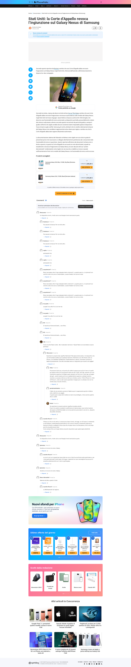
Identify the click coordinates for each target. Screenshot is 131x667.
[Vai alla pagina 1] (59, 557)
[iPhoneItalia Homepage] (41, 2)
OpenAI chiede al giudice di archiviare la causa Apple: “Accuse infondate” (65, 625)
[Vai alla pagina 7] (68, 557)
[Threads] (94, 664)
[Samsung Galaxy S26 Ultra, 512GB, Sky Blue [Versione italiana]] (40, 163)
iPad (36, 6)
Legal (90, 662)
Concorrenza (36, 13)
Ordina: (84, 200)
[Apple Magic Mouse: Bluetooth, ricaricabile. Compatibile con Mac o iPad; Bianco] (60, 540)
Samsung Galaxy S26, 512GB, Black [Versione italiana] (60, 176)
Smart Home (64, 6)
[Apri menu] (49, 2)
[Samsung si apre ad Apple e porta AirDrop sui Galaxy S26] (90, 639)
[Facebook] (84, 664)
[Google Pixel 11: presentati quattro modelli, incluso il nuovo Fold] (41, 614)
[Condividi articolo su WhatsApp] (30, 92)
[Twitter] (87, 664)
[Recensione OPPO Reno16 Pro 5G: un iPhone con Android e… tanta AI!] (41, 639)
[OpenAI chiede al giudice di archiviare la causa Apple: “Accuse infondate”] (65, 614)
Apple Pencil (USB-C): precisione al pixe (72, 547)
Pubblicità (100, 662)
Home (30, 13)
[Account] (101, 2)
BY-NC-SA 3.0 (53, 663)
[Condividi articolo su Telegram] (30, 87)
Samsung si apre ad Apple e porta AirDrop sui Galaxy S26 (90, 650)
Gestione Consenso (62, 663)
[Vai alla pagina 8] (69, 557)
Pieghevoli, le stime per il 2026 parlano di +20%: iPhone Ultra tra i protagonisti (90, 625)
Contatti (86, 662)
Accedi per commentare (85, 206)
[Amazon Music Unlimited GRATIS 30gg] (35, 540)
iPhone (30, 6)
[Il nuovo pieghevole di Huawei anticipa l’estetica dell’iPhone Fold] (65, 639)
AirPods (48, 6)
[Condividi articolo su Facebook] (30, 69)
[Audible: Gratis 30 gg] (48, 540)
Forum (73, 6)
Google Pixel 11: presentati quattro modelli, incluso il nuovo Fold (41, 625)
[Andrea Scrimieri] (30, 28)
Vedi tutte (95, 532)
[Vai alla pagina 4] (68, 593)
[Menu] (29, 2)
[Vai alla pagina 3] (62, 557)
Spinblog (49, 662)
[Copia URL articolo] (30, 98)
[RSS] (102, 664)
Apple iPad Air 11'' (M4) (97, 547)
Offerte (84, 6)
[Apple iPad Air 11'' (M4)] (96, 540)
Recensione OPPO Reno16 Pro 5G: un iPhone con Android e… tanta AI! (40, 651)
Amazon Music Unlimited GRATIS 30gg (35, 547)
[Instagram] (92, 664)
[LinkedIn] (99, 664)
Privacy (95, 662)
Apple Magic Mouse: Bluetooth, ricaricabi (60, 547)
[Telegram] (97, 664)
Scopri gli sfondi (38, 516)
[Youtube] (89, 664)
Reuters (56, 68)
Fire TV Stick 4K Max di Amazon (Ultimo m (84, 547)
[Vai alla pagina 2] (61, 557)
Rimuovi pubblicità (65, 62)
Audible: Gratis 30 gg (48, 547)
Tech (78, 6)
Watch (56, 6)
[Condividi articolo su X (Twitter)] (30, 75)
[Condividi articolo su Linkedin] (30, 81)
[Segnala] (47, 218)
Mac (42, 6)
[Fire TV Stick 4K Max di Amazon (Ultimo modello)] (84, 540)
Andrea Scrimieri (36, 27)
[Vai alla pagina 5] (65, 557)
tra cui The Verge (73, 113)
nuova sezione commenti (43, 36)
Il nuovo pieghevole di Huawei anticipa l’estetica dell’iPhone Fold (65, 651)
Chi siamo (80, 662)
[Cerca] (32, 2)
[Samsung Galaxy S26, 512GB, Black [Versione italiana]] (40, 177)
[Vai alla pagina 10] (72, 557)
